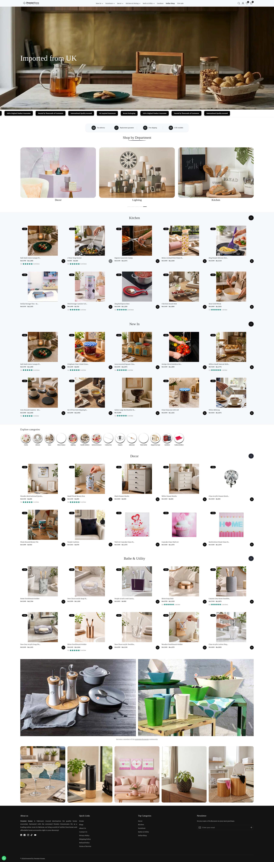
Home (81, 821)
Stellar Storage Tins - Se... (29, 304)
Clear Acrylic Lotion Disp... (218, 644)
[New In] (251, 324)
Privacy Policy (84, 835)
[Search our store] (239, 3)
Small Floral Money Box (76, 496)
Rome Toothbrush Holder (29, 598)
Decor (119, 3)
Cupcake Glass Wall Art (170, 542)
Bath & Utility (148, 3)
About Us (82, 828)
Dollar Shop (170, 3)
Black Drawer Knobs (122, 496)
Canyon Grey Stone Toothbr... (219, 598)
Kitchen (141, 824)
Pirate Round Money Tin (29, 542)
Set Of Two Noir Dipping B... (77, 410)
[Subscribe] (251, 827)
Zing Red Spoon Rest (122, 304)
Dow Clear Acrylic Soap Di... (77, 598)
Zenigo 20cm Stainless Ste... (172, 364)
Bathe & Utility (143, 832)
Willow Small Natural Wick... (219, 364)
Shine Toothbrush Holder (76, 644)
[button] (129, 206)
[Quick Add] (98, 698)
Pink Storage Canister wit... (77, 304)
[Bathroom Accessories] (251, 558)
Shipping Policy (85, 839)
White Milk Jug (214, 410)
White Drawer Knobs (169, 496)
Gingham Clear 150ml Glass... (78, 364)
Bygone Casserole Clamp (124, 258)
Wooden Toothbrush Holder (172, 644)
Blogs (81, 824)
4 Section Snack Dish (169, 304)
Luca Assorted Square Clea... (125, 364)
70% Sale (180, 3)
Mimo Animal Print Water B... (172, 258)
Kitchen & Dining (132, 3)
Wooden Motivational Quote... (31, 496)
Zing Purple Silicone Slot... (218, 258)
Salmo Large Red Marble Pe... (125, 410)
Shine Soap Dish (167, 598)
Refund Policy (84, 843)
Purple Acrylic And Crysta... (124, 598)
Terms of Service (85, 846)
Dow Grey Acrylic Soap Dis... (30, 644)
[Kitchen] (251, 217)
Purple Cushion (73, 542)
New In (98, 3)
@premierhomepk (142, 739)
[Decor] (251, 456)
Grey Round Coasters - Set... (30, 410)
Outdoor (160, 3)
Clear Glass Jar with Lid (170, 410)
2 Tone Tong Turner (74, 258)
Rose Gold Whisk (215, 304)
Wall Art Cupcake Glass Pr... (124, 542)
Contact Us (83, 832)
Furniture (109, 3)
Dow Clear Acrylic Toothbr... (125, 644)
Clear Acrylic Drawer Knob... (219, 496)
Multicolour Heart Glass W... (219, 542)
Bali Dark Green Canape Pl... (30, 258)
